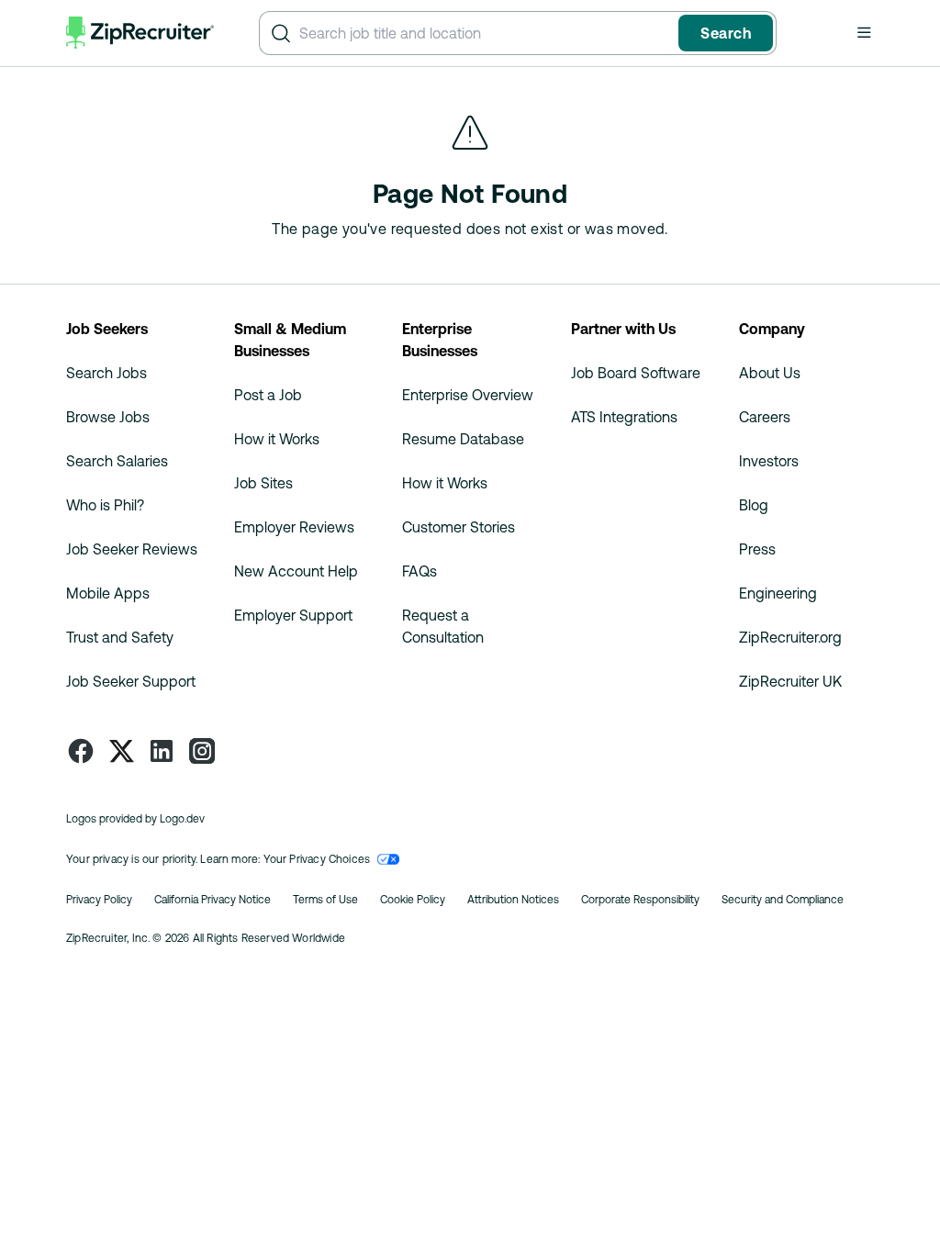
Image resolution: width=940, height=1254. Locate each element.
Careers (764, 417)
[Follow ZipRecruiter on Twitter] (121, 750)
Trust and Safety (119, 637)
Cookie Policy (412, 899)
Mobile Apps (108, 593)
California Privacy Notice (212, 899)
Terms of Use (325, 899)
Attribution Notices (513, 899)
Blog (753, 505)
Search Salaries (117, 461)
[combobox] (485, 33)
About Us (769, 372)
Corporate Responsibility (640, 899)
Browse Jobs (108, 417)
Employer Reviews (294, 527)
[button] (864, 32)
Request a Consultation (443, 626)
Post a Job (268, 394)
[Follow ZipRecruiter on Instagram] (201, 750)
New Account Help (296, 571)
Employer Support (293, 615)
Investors (769, 461)
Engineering (778, 593)
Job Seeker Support (131, 681)
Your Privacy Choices (317, 859)
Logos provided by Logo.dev (135, 818)
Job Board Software (635, 372)
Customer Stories (458, 527)
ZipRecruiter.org (790, 637)
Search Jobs (106, 372)
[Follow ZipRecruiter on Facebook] (80, 750)
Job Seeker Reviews (131, 549)
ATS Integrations (624, 417)
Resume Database (463, 439)
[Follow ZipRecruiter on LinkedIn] (161, 750)
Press (757, 549)
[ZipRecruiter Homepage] (140, 33)
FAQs (419, 571)
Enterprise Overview (467, 394)
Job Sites (263, 483)
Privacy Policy (99, 899)
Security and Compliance (783, 899)
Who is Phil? (105, 505)
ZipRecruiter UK (790, 681)
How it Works (276, 439)
